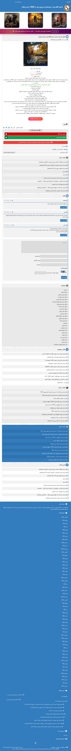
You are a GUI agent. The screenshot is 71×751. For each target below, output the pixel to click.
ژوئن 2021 (65, 667)
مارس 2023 (65, 616)
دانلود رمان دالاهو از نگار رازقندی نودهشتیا (58, 460)
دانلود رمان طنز (63, 314)
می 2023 (65, 609)
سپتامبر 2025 (64, 549)
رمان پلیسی (64, 333)
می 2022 (65, 648)
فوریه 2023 (65, 619)
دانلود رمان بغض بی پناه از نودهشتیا (59, 417)
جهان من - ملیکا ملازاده (62, 382)
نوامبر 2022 (65, 629)
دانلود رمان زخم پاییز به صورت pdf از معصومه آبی (56, 360)
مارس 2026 (65, 533)
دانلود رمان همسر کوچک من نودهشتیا (59, 408)
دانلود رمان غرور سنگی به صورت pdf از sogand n (56, 366)
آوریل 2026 (65, 530)
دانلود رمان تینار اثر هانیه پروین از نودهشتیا (57, 421)
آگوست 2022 (64, 638)
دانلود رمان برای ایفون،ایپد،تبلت (59, 302)
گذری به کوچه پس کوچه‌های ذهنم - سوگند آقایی (56, 379)
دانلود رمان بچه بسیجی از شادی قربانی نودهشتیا (57, 191)
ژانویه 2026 (65, 539)
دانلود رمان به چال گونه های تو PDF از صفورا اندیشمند (55, 401)
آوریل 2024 (65, 587)
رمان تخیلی (64, 335)
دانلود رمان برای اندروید (61, 299)
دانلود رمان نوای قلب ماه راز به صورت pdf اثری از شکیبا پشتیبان (35, 85)
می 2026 (65, 527)
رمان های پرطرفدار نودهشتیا (60, 344)
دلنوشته (65, 323)
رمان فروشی (64, 340)
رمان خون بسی (63, 337)
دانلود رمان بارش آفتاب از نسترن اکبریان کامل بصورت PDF (54, 392)
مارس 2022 (65, 654)
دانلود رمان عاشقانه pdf (55, 39)
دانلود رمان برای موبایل (62, 304)
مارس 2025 (65, 562)
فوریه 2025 (65, 565)
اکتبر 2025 (65, 546)
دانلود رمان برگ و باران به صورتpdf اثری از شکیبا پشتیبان (51, 37)
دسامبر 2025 (65, 542)
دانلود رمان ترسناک (62, 306)
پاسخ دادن (63, 207)
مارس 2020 (65, 676)
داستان (65, 290)
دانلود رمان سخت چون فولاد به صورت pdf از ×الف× (56, 376)
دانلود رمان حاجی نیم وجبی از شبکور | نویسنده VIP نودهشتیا (54, 165)
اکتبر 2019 (65, 683)
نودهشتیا (65, 735)
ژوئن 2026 (65, 523)
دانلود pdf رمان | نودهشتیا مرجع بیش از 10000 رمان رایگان (36, 747)
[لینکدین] (9, 128)
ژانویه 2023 (65, 622)
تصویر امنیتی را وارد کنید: (52, 273)
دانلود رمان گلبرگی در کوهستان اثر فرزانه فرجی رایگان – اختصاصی (52, 181)
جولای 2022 (65, 641)
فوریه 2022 (65, 657)
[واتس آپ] (14, 128)
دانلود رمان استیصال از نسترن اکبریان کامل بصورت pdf (55, 395)
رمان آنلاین (64, 325)
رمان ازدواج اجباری (63, 330)
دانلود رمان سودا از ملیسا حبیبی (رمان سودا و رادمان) (56, 178)
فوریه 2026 (65, 536)
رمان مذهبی (64, 342)
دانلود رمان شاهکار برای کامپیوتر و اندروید (58, 373)
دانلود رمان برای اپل (62, 297)
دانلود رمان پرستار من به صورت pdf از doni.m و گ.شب (55, 354)
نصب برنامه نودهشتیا (35, 119)
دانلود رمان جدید (63, 309)
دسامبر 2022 (65, 625)
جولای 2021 (65, 664)
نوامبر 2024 (65, 571)
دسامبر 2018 (65, 686)
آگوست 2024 (64, 581)
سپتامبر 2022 (64, 635)
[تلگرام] (11, 128)
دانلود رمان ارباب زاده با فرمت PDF (60, 411)
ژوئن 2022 (65, 645)
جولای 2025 (65, 555)
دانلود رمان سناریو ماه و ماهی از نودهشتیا (58, 363)
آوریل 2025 (65, 558)
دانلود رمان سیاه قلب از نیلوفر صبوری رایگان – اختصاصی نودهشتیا (52, 187)
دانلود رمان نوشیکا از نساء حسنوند (60, 184)
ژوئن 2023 (65, 606)
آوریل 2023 (65, 613)
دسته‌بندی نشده (63, 321)
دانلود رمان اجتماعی (62, 295)
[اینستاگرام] (35, 743)
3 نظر (53, 149)
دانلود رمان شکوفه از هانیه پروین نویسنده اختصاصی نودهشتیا (53, 162)
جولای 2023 (65, 603)
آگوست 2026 (64, 517)
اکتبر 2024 (65, 574)
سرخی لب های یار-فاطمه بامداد (60, 398)
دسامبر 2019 (65, 680)
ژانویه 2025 (65, 568)
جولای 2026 (65, 520)
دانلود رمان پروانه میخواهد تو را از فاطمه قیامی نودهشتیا (55, 414)
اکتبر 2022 (65, 632)
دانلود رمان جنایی (63, 311)
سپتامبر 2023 (64, 597)
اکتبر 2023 (65, 593)
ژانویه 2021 (65, 670)
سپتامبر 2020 (64, 673)
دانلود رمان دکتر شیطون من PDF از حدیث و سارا (56, 405)
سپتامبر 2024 (64, 578)
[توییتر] (6, 128)
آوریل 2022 (65, 651)
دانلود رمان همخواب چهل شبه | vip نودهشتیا (57, 168)
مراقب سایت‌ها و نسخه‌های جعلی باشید (33, 31)
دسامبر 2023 (65, 590)
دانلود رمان (65, 171)
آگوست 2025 (64, 552)
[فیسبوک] (4, 128)
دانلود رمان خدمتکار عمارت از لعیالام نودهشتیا (57, 370)
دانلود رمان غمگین (63, 318)
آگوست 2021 (64, 660)
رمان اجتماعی (64, 328)
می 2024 (65, 584)
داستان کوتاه (64, 292)
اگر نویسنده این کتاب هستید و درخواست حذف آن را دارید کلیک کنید (35, 142)
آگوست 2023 (64, 600)
